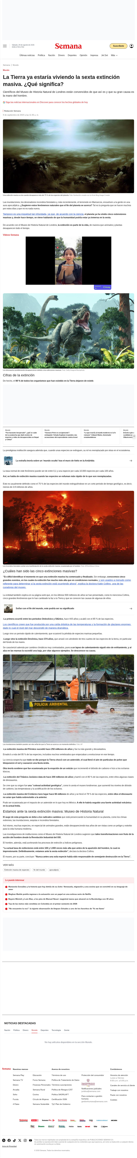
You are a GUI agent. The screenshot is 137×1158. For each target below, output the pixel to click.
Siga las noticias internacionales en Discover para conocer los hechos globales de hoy (47, 102)
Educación (37, 1075)
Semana (6, 65)
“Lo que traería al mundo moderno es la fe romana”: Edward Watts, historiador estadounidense (100, 435)
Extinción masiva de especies (16, 870)
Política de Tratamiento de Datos (65, 1080)
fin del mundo (39, 870)
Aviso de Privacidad (12, 1146)
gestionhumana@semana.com (94, 1101)
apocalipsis (54, 870)
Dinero (15, 1085)
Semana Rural (39, 1090)
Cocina (36, 1094)
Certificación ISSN (59, 1099)
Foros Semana (39, 1080)
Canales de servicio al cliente (122, 1085)
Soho (15, 1094)
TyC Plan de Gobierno (61, 1104)
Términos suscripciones (62, 1085)
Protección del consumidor (92, 1075)
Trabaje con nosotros (119, 1090)
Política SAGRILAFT (60, 1094)
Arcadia (16, 1090)
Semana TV (18, 1080)
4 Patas (16, 1104)
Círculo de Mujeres (41, 1099)
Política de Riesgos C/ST (62, 1090)
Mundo (16, 65)
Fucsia (15, 1099)
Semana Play (18, 1075)
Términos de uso (59, 1075)
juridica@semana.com (90, 1091)
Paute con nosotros (118, 1095)
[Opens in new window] (9, 1140)
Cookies (113, 1100)
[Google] (3, 1140)
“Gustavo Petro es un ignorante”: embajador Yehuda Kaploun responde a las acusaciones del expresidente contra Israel (61, 435)
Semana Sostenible (41, 1104)
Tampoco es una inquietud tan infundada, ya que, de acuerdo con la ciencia (43, 214)
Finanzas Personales (42, 1085)
